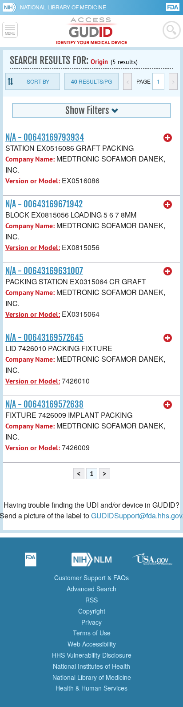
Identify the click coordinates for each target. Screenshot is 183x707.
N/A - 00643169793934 (44, 137)
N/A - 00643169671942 (44, 204)
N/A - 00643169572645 (44, 337)
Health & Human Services (91, 687)
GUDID (91, 31)
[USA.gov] (152, 562)
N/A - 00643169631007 (44, 271)
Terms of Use (92, 632)
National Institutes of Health (91, 666)
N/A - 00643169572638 (44, 404)
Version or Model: (32, 181)
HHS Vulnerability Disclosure (91, 654)
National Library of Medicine (63, 7)
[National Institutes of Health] (11, 7)
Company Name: (30, 159)
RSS (91, 599)
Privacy (91, 622)
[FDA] (173, 6)
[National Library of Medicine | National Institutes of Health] (91, 562)
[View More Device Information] (167, 137)
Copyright (91, 610)
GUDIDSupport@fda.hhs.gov (136, 515)
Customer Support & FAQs (91, 577)
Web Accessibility (92, 643)
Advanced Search (91, 588)
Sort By (38, 81)
